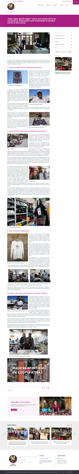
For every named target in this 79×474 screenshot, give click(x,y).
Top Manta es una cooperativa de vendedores (39, 134)
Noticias (11, 11)
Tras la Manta (13, 161)
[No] (77, 472)
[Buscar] (70, 52)
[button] (71, 5)
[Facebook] (14, 1)
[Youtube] (20, 1)
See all (68, 425)
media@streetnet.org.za (44, 458)
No (63, 472)
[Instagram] (18, 1)
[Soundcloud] (22, 1)
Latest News (11, 425)
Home (8, 11)
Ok (60, 472)
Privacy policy (69, 472)
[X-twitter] (15, 1)
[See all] (71, 425)
